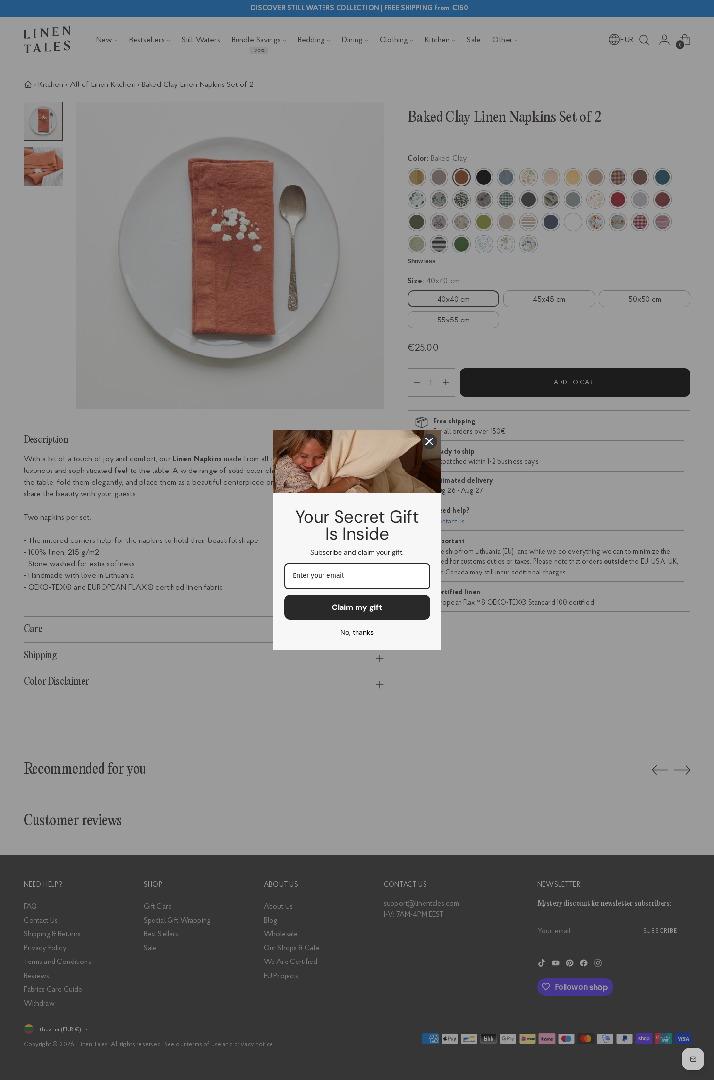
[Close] (429, 441)
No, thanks (357, 632)
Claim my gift (357, 607)
